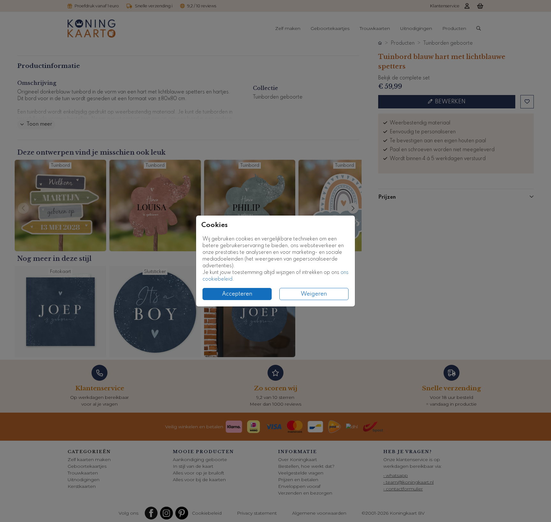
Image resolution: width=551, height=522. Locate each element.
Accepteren (237, 294)
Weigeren (314, 294)
